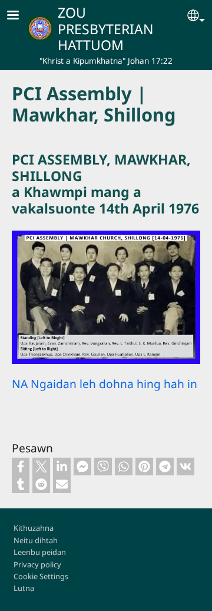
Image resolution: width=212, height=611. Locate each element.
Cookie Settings (41, 576)
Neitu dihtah (36, 540)
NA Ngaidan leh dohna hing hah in (104, 384)
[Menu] (20, 16)
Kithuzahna (34, 528)
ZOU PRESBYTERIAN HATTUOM (106, 28)
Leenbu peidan (40, 552)
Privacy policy (37, 564)
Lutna (24, 588)
